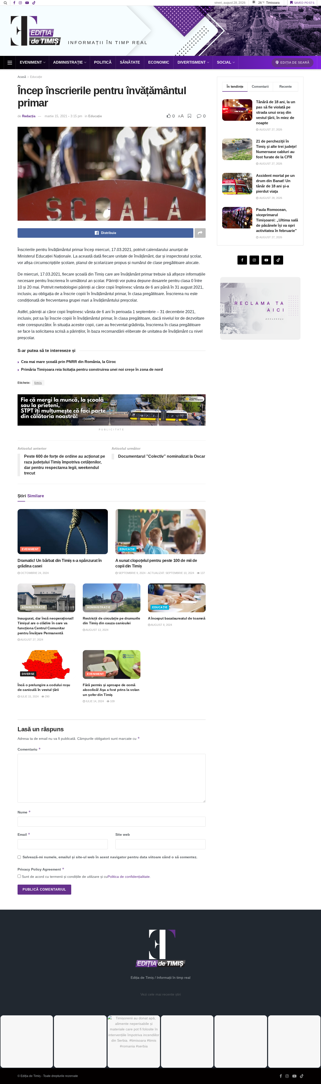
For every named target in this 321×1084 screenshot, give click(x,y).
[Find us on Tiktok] (278, 260)
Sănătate (130, 62)
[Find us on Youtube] (27, 3)
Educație (36, 77)
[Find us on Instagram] (20, 3)
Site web (122, 834)
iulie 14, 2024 (94, 701)
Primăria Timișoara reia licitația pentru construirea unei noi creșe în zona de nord (92, 369)
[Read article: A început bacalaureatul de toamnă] (177, 597)
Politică (103, 62)
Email (24, 834)
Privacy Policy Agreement (41, 869)
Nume (24, 812)
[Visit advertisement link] (112, 410)
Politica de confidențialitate (129, 877)
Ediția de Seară (294, 62)
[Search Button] (5, 3)
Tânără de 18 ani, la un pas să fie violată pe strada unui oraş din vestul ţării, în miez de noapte (275, 112)
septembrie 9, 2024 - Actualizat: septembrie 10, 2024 (156, 572)
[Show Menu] (10, 62)
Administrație (68, 62)
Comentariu (29, 749)
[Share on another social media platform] (200, 233)
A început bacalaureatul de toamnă (176, 618)
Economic (158, 62)
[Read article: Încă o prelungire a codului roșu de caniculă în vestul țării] (46, 664)
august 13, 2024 (96, 629)
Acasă (22, 77)
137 (202, 572)
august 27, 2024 (31, 639)
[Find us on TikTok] (33, 3)
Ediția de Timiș (31, 1076)
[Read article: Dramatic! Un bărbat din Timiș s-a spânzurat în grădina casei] (63, 531)
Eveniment (31, 62)
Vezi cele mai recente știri (160, 994)
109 (112, 701)
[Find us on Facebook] (14, 3)
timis (38, 383)
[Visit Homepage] (36, 31)
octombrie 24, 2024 (34, 572)
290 (46, 696)
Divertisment (192, 62)
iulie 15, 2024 (29, 696)
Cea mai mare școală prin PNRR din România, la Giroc (68, 361)
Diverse (28, 673)
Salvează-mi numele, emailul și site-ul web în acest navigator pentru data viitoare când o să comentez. (110, 857)
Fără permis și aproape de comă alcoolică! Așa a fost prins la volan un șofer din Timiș (111, 690)
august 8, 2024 (161, 624)
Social (224, 62)
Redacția (28, 116)
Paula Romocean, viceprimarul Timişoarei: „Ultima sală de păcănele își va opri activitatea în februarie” (277, 220)
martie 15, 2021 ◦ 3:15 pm (63, 116)
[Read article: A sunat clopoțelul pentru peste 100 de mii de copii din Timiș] (160, 531)
